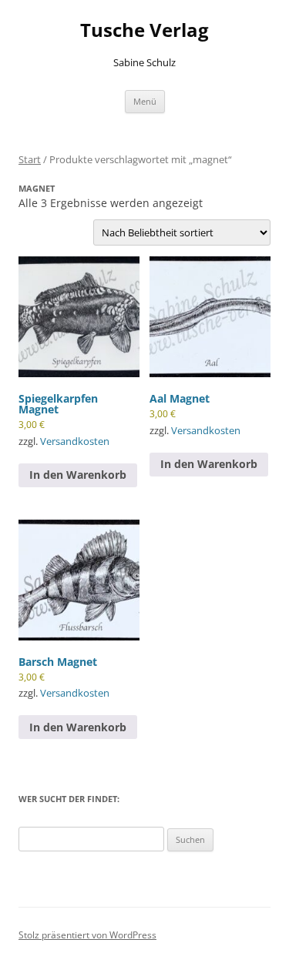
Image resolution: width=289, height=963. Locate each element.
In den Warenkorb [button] (77, 474)
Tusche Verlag (144, 30)
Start (29, 159)
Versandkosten (74, 441)
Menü (144, 101)
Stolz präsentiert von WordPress (87, 934)
